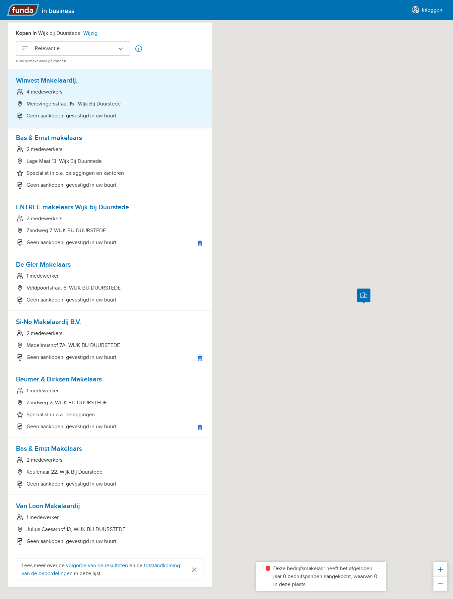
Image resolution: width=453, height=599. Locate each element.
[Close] (194, 569)
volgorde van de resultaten (97, 565)
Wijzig (90, 33)
